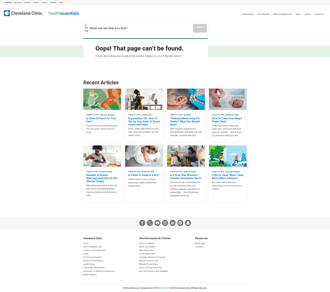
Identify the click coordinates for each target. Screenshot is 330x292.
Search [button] (200, 27)
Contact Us (319, 14)
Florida (36, 2)
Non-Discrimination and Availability (153, 271)
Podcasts (199, 247)
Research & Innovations (93, 261)
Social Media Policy (147, 254)
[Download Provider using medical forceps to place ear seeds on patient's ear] (186, 99)
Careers (308, 14)
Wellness (187, 115)
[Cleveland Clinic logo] (23, 13)
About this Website (147, 247)
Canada (27, 2)
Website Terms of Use (148, 261)
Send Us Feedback (147, 243)
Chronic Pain (147, 115)
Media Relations (90, 274)
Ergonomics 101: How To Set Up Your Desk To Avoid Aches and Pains (144, 121)
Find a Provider (264, 14)
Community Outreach (92, 257)
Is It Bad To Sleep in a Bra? (143, 175)
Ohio (61, 2)
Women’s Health (106, 171)
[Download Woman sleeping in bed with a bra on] (144, 156)
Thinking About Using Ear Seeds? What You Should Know (185, 121)
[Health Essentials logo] (64, 13)
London (44, 2)
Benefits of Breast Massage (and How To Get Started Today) (101, 178)
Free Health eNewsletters (94, 267)
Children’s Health (232, 115)
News (298, 14)
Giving (85, 254)
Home (85, 243)
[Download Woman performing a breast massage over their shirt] (102, 156)
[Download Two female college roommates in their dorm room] (186, 156)
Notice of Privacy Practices (150, 267)
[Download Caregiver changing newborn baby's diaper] (228, 99)
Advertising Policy (146, 250)
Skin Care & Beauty (107, 115)
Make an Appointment (283, 14)
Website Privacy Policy (148, 264)
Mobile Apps (200, 243)
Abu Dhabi (17, 2)
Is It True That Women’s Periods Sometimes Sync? (185, 176)
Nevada (53, 2)
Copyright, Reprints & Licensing (152, 257)
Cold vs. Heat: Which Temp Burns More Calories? (228, 176)
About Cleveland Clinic (92, 247)
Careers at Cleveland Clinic (94, 250)
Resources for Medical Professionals (99, 271)
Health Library (247, 14)
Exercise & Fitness (233, 171)
